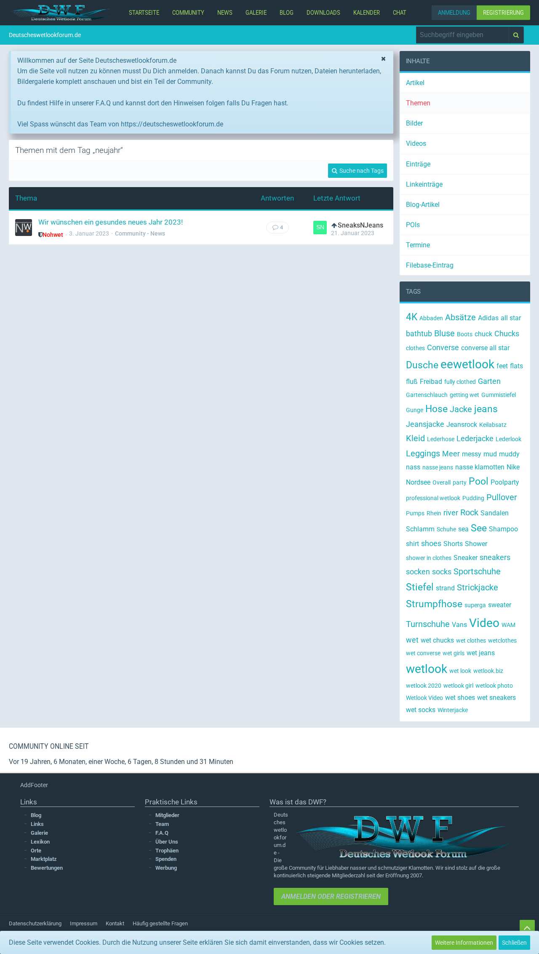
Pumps (415, 513)
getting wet (464, 394)
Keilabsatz (493, 424)
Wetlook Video (424, 697)
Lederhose (440, 439)
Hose (436, 409)
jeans (486, 409)
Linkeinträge (424, 184)
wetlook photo (494, 685)
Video (484, 623)
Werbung (166, 868)
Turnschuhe (428, 624)
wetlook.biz (488, 670)
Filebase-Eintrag (430, 265)
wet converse (423, 653)
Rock (469, 512)
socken (418, 571)
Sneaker (466, 558)
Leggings (423, 453)
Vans (459, 625)
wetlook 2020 (423, 685)
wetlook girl (458, 685)
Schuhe (446, 529)
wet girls (453, 653)
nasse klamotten (479, 467)
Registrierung (503, 12)
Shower (476, 544)
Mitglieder (167, 815)
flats (516, 366)
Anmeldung (454, 12)
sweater (499, 605)
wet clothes (471, 640)
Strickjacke (477, 587)
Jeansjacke (425, 424)
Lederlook (508, 439)
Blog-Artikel (423, 205)
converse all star (485, 348)
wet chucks (437, 640)
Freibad (431, 382)
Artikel (415, 83)
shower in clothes (428, 558)
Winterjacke (453, 710)
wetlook (426, 669)
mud (490, 454)
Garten (489, 381)
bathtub (419, 333)
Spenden (165, 859)
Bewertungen (47, 868)
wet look (460, 670)
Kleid (415, 438)
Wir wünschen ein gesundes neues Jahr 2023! (110, 222)
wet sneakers (496, 698)
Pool (478, 481)
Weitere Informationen (464, 942)
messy (471, 454)
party (460, 482)
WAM (508, 625)
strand (445, 588)
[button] (462, 35)
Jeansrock (461, 425)
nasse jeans (437, 467)
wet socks (420, 710)
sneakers (495, 557)
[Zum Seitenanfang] (527, 927)
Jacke (461, 409)
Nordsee (418, 482)
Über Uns (166, 842)
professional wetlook (433, 498)
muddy (509, 454)
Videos (416, 143)
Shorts (453, 544)
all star (511, 318)
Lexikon (40, 842)
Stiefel (420, 587)
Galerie (39, 833)
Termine (418, 245)
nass (413, 467)
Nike (513, 467)
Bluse (444, 333)
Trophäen (167, 850)
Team (162, 824)
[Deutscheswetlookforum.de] (61, 12)
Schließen (514, 942)
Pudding (473, 498)
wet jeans (481, 653)
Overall (441, 482)
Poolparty (505, 482)
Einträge (418, 164)
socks (441, 571)
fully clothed (460, 381)
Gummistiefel (498, 394)
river (450, 512)
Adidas (488, 318)
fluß (412, 382)
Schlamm (420, 529)
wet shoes (460, 698)
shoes (431, 543)
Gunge (414, 410)
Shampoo (503, 529)
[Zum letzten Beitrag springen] (320, 227)
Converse (443, 347)
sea (463, 529)
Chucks (506, 333)
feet (502, 366)
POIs (413, 225)
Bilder (414, 123)
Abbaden (431, 318)
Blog (36, 815)
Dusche (422, 365)
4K (411, 317)
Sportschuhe (477, 571)
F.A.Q (161, 833)
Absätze (460, 317)
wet (412, 639)
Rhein (434, 513)
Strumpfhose (434, 604)
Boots (464, 334)
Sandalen (494, 513)
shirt (412, 544)
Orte (36, 850)
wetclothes (502, 640)
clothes (415, 348)
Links (37, 824)
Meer (451, 453)
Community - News (140, 233)
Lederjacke (475, 438)
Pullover (501, 497)
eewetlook (467, 364)
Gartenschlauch (427, 394)
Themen (418, 103)
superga (475, 605)
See (479, 528)
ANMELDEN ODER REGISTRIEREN (331, 896)
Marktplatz (44, 859)
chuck (483, 334)
